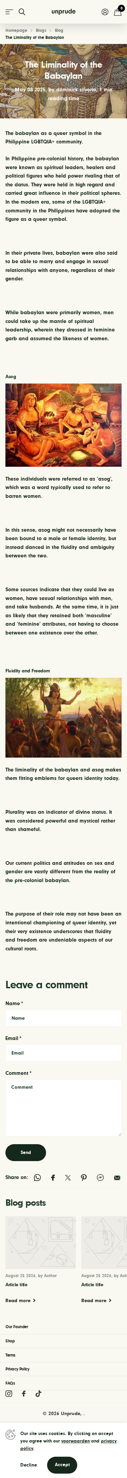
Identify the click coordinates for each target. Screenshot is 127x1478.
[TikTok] (38, 1393)
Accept (62, 1465)
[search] (22, 12)
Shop (10, 1340)
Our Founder (16, 1326)
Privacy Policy (17, 1368)
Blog (59, 30)
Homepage (16, 30)
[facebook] (23, 1393)
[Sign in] (104, 12)
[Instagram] (8, 1393)
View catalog (9, 12)
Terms (10, 1355)
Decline (28, 1465)
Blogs (41, 30)
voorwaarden (75, 1441)
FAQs (10, 1383)
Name (14, 1003)
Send (26, 1152)
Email (13, 1038)
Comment (18, 1073)
